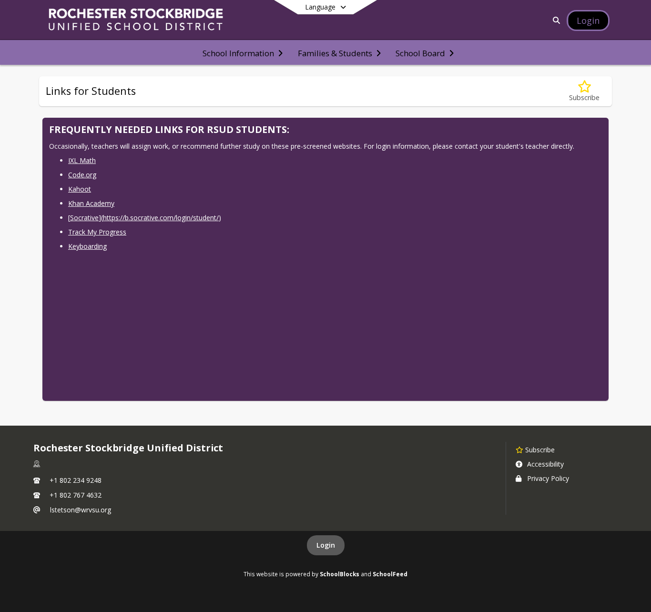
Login (325, 545)
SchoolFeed (390, 574)
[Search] (554, 20)
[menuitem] (242, 52)
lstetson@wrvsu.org (80, 509)
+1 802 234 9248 (76, 480)
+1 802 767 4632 (76, 495)
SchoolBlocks (339, 574)
